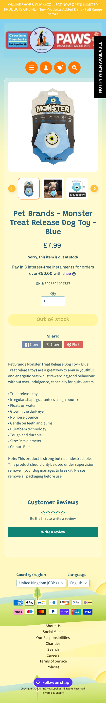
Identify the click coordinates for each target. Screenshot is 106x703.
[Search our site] (74, 67)
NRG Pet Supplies (51, 688)
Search (53, 649)
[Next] (94, 188)
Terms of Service (53, 661)
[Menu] (31, 67)
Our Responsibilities (53, 637)
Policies (53, 667)
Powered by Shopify (53, 693)
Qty (53, 293)
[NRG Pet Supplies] (53, 40)
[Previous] (12, 188)
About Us (53, 626)
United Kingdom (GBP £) (39, 583)
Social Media (53, 631)
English (76, 583)
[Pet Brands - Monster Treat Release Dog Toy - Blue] (29, 188)
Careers (53, 655)
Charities (53, 643)
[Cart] (60, 67)
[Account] (46, 67)
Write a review (53, 532)
